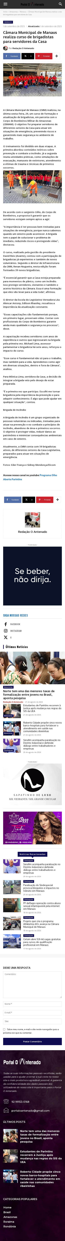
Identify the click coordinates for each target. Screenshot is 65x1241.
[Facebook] (5, 624)
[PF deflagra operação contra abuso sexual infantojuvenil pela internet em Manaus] (12, 905)
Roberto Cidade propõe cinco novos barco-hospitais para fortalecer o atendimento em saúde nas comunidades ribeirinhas (42, 727)
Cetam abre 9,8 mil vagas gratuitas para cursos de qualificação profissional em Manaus (42, 942)
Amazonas (13, 12)
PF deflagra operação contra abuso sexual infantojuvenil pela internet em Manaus (42, 906)
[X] (5, 637)
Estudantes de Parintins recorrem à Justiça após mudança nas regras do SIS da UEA (42, 708)
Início (5, 12)
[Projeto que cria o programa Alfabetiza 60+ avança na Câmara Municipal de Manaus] (12, 923)
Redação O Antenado (23, 48)
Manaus (23, 12)
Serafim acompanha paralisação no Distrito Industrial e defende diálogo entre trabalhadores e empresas (41, 744)
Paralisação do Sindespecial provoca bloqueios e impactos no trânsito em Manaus (41, 888)
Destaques (8, 750)
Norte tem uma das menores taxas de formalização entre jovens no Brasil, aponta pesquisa (29, 694)
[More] (56, 56)
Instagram (16, 631)
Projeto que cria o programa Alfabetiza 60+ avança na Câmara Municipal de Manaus (41, 924)
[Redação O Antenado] (6, 48)
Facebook (15, 624)
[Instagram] (5, 631)
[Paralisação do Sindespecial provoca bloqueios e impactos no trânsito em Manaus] (12, 887)
